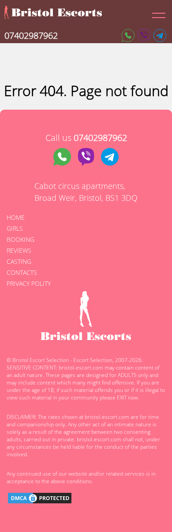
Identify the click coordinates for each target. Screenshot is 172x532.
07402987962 (31, 35)
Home (16, 217)
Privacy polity (29, 283)
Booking (20, 239)
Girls (15, 228)
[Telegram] (159, 35)
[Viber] (144, 35)
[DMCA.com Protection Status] (40, 499)
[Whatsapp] (128, 35)
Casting (19, 261)
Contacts (22, 272)
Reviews (19, 250)
